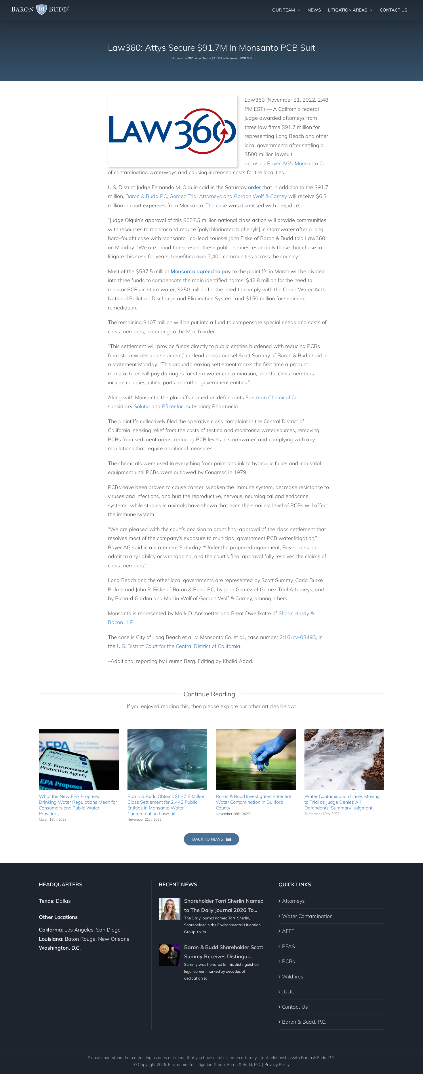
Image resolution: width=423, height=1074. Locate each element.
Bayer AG (278, 163)
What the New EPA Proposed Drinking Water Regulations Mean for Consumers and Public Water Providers (78, 804)
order (254, 187)
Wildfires (292, 976)
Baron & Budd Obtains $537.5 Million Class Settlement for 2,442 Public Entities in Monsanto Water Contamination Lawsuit (166, 804)
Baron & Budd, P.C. (304, 1021)
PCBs (288, 961)
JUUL (288, 991)
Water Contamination (307, 916)
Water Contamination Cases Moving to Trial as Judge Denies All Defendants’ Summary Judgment (342, 802)
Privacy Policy (276, 1064)
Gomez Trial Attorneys (195, 196)
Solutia (142, 406)
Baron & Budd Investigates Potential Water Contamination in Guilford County (253, 802)
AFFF (288, 931)
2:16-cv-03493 (298, 637)
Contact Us (295, 1006)
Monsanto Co (310, 163)
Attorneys (293, 901)
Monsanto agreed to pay (201, 271)
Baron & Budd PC (146, 196)
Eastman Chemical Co (271, 397)
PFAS (288, 946)
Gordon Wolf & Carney (260, 196)
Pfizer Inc (173, 406)
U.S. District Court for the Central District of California (178, 646)
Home (176, 58)
